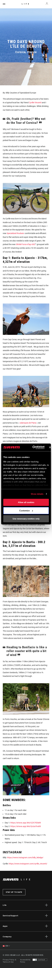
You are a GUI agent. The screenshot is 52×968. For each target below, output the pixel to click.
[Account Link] (47, 4)
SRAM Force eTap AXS (25, 244)
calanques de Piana (28, 423)
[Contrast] (35, 960)
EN (6, 946)
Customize (24, 510)
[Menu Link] (4, 4)
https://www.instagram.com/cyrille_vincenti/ (28, 864)
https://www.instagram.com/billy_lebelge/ (25, 857)
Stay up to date (14, 892)
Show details (37, 494)
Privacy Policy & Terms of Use (9, 961)
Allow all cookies (26, 502)
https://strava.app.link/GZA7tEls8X (25, 823)
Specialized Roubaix (15, 233)
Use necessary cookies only (26, 518)
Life (26, 4)
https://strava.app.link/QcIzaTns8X (25, 826)
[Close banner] (50, 447)
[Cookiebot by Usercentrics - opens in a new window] (33, 447)
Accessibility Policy (25, 961)
